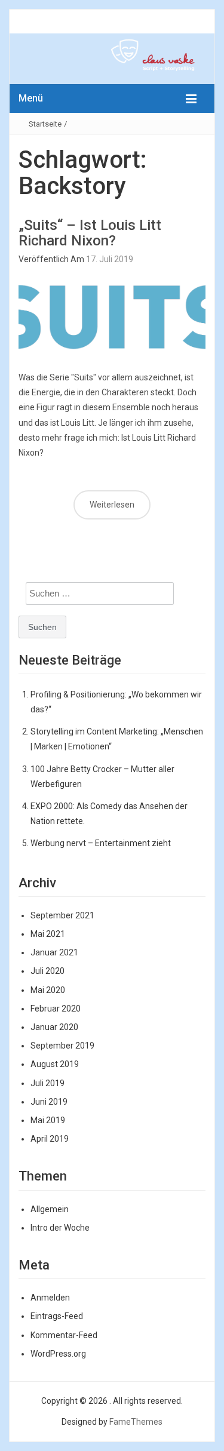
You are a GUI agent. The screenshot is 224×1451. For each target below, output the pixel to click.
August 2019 (54, 1064)
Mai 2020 (47, 990)
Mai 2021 (47, 934)
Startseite (45, 123)
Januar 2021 (54, 952)
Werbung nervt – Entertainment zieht (100, 843)
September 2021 (62, 915)
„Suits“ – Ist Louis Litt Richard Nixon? (90, 233)
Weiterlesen (112, 504)
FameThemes (135, 1422)
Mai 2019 (47, 1120)
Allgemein (49, 1209)
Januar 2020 (54, 1027)
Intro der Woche (60, 1227)
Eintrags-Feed (56, 1316)
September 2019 (62, 1045)
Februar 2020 (55, 1008)
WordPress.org (58, 1353)
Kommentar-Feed (63, 1335)
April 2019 (49, 1138)
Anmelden (50, 1297)
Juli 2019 (47, 1083)
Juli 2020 (47, 971)
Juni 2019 (48, 1101)
